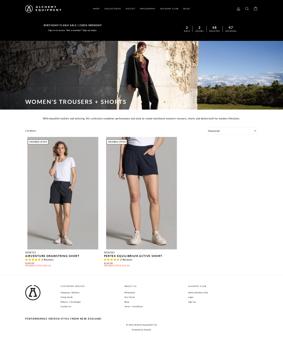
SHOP (96, 8)
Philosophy (129, 292)
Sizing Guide (67, 297)
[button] (33, 259)
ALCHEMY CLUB (169, 8)
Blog (126, 302)
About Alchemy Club (198, 292)
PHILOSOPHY (147, 8)
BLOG (186, 8)
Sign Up (192, 302)
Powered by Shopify (141, 329)
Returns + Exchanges (71, 302)
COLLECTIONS (112, 8)
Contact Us (66, 306)
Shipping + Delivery (70, 292)
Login (190, 297)
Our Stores (129, 297)
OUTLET (130, 8)
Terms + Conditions (133, 306)
